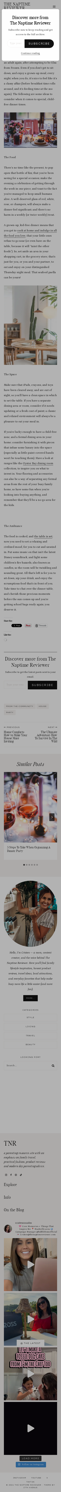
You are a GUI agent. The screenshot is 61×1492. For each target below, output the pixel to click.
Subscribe (39, 43)
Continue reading (30, 53)
